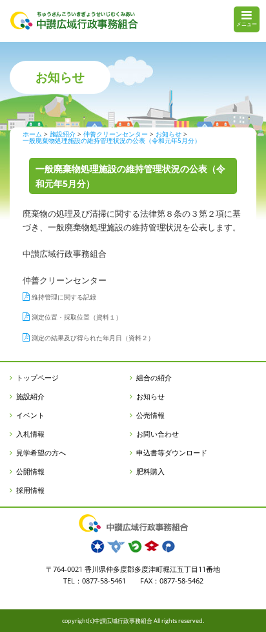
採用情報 (30, 490)
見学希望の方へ (41, 452)
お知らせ (150, 396)
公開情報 (30, 471)
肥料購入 (150, 471)
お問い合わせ (157, 434)
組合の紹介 (154, 377)
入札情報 (30, 434)
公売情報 (150, 415)
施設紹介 (30, 396)
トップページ (37, 377)
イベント (30, 415)
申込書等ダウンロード (171, 452)
